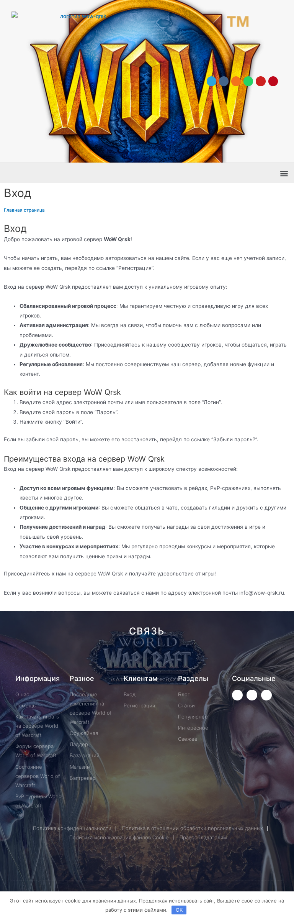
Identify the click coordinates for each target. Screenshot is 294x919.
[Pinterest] (273, 81)
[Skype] (211, 658)
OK (179, 910)
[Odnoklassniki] (236, 81)
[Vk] (224, 81)
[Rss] (262, 658)
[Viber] (237, 658)
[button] (284, 173)
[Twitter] (237, 695)
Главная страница (24, 210)
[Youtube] (260, 81)
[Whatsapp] (248, 81)
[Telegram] (211, 81)
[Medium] (160, 658)
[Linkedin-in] (185, 658)
